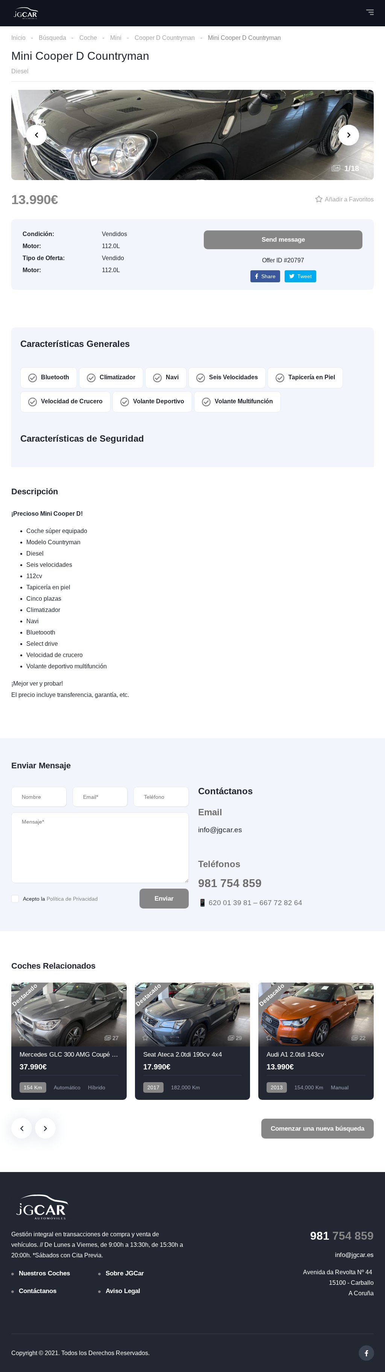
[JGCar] (26, 13)
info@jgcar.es (220, 830)
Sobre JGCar (125, 1273)
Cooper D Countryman (165, 38)
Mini (115, 38)
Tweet (304, 276)
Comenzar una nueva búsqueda (317, 1128)
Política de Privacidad (72, 899)
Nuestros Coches (44, 1273)
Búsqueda (52, 38)
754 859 (342, 1236)
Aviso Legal (123, 1291)
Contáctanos (37, 1291)
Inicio (18, 38)
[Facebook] (366, 1353)
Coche (88, 38)
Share (268, 276)
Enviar (164, 898)
